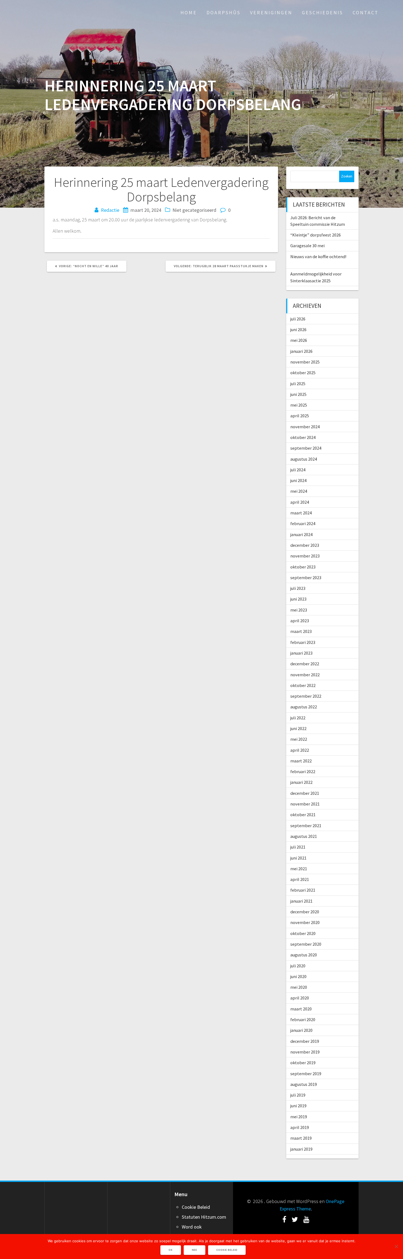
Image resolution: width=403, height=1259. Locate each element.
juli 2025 (297, 383)
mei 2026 (298, 340)
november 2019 (305, 1052)
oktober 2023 (303, 567)
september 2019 (305, 1073)
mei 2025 (298, 405)
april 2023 (299, 620)
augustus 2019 (303, 1084)
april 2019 (299, 1127)
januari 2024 (301, 534)
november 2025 (305, 362)
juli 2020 (297, 965)
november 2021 (305, 804)
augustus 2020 (303, 954)
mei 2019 (298, 1116)
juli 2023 (297, 588)
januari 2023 (301, 653)
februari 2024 (302, 523)
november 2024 (305, 426)
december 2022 (304, 663)
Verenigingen (271, 12)
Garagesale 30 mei (307, 245)
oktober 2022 (303, 685)
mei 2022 (298, 739)
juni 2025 (298, 394)
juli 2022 (297, 717)
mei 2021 (298, 868)
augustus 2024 (303, 459)
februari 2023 (302, 642)
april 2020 (299, 998)
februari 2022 (302, 771)
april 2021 (299, 879)
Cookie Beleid (196, 1207)
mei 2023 (298, 610)
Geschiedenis (322, 12)
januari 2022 (301, 782)
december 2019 (304, 1041)
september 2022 (305, 696)
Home (188, 12)
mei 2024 (298, 491)
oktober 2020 (303, 933)
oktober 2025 (303, 372)
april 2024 (299, 502)
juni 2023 (298, 599)
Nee (194, 1250)
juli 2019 (297, 1095)
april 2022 (299, 750)
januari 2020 (301, 1030)
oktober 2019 (303, 1062)
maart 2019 (301, 1138)
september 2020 (305, 944)
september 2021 (305, 825)
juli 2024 (297, 469)
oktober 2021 (303, 814)
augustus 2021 (303, 836)
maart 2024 (301, 513)
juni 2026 (298, 329)
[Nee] (396, 1246)
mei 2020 (298, 987)
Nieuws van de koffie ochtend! (318, 256)
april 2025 (299, 415)
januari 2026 (301, 351)
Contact (366, 12)
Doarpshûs (223, 12)
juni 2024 (298, 480)
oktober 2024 (303, 437)
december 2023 (304, 545)
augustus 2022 (303, 706)
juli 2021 (297, 847)
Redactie (110, 210)
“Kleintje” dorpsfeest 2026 (315, 235)
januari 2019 (301, 1149)
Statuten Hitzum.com (204, 1217)
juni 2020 (298, 976)
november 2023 (305, 556)
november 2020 (305, 922)
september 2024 (305, 448)
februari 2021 (302, 890)
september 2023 (305, 577)
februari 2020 (302, 1019)
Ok (171, 1250)
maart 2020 (301, 1009)
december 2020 (304, 911)
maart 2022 (301, 761)
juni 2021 (298, 858)
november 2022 (305, 674)
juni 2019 (298, 1105)
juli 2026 (297, 319)
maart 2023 (301, 631)
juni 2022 (298, 728)
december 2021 (304, 793)
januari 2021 (301, 901)
